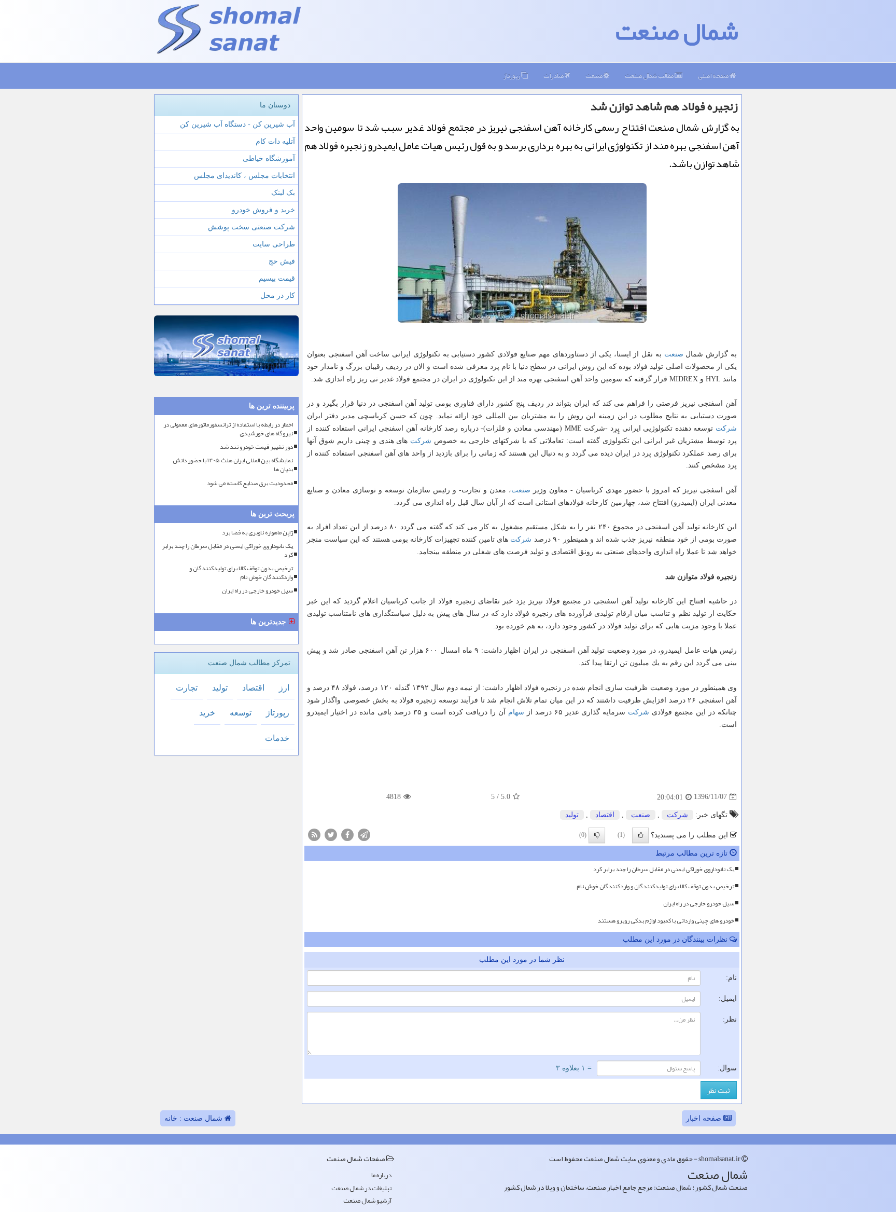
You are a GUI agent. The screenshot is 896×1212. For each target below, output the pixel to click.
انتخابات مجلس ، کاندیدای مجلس (244, 176)
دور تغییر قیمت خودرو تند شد (256, 447)
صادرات (554, 75)
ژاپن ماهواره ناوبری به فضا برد (257, 533)
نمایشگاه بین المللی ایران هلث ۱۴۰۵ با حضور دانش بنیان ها (233, 464)
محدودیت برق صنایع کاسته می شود (250, 483)
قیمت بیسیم (277, 278)
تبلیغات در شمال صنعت (361, 1188)
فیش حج (282, 261)
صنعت (594, 75)
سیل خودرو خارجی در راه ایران (698, 903)
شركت (726, 428)
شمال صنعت (676, 31)
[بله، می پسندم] (640, 835)
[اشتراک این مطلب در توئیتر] (331, 834)
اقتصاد (604, 815)
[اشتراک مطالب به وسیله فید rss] (314, 834)
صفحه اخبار (704, 1118)
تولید (572, 815)
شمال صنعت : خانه (194, 1118)
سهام (516, 712)
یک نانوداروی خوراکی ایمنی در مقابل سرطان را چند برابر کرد (663, 869)
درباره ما (381, 1175)
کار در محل (277, 295)
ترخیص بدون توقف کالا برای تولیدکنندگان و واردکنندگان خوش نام (655, 886)
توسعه (240, 712)
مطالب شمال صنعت (650, 75)
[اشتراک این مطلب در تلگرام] (364, 834)
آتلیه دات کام (275, 141)
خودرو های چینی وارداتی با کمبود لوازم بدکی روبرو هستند (665, 920)
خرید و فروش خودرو (263, 210)
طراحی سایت (274, 244)
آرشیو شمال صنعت (367, 1201)
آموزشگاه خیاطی (269, 158)
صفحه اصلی (714, 75)
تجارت (187, 687)
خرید (207, 712)
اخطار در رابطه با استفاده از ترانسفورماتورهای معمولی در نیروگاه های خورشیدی (228, 429)
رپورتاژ (512, 75)
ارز (284, 687)
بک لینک (283, 193)
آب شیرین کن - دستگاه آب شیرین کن (237, 124)
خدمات (277, 738)
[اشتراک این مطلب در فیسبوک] (347, 834)
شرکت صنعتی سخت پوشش (251, 227)
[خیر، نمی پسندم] (597, 835)
